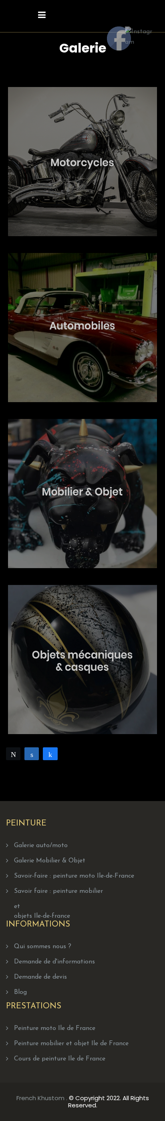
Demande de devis (40, 977)
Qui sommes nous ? (42, 946)
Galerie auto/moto (41, 845)
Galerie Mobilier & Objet (49, 861)
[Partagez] (31, 754)
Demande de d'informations (54, 962)
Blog (20, 992)
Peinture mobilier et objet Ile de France (71, 1043)
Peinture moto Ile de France (54, 1028)
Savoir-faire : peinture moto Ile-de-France (74, 876)
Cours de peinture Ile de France (59, 1059)
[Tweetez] (13, 754)
